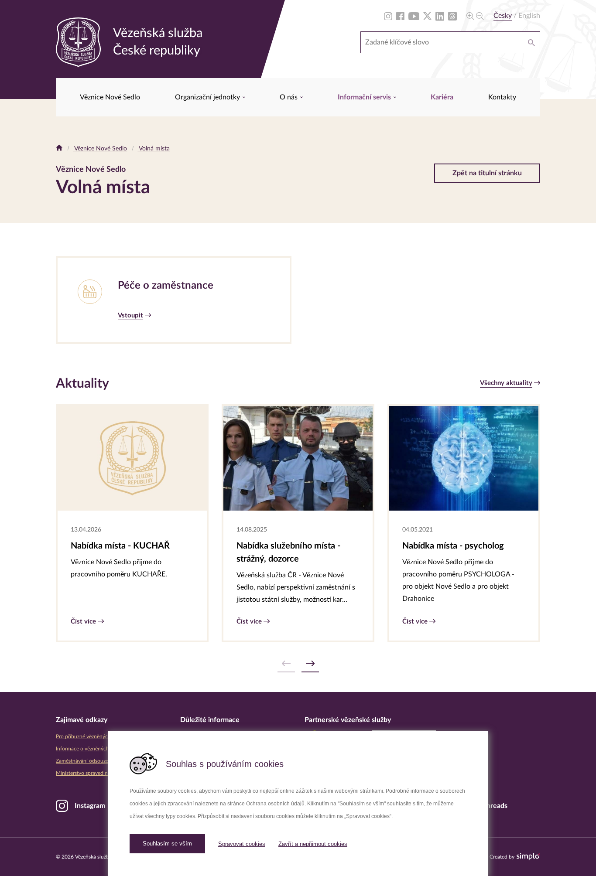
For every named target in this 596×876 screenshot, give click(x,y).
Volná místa (153, 149)
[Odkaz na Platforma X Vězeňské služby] (427, 16)
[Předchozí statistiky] (286, 663)
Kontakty (502, 97)
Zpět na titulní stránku (487, 173)
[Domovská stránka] (59, 149)
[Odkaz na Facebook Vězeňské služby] (400, 16)
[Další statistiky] (310, 663)
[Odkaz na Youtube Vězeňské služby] (413, 16)
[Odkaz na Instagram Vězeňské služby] (388, 16)
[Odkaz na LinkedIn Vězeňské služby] (439, 16)
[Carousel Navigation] (298, 663)
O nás (289, 97)
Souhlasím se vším (167, 843)
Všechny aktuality (506, 383)
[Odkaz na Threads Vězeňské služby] (452, 16)
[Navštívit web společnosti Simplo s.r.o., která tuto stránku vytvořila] (528, 856)
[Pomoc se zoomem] (475, 16)
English (529, 15)
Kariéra (442, 97)
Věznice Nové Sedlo (110, 97)
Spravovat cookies (241, 844)
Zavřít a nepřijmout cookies (312, 844)
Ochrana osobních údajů (275, 804)
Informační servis (365, 97)
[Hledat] (531, 42)
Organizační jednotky (208, 97)
